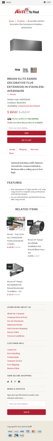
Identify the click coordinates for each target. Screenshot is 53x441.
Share (11, 153)
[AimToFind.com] (26, 10)
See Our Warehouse (15, 321)
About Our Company (15, 314)
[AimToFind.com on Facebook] (12, 382)
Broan (13, 94)
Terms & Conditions (15, 336)
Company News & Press (17, 317)
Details (12, 149)
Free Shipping (13, 365)
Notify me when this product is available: (25, 122)
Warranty (35, 149)
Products (21, 21)
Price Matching (13, 353)
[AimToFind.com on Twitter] (8, 382)
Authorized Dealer (15, 325)
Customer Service (14, 361)
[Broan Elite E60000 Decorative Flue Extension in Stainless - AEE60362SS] (26, 45)
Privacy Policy (13, 332)
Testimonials (13, 357)
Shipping (23, 149)
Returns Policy (13, 368)
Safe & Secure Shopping (17, 328)
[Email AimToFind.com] (19, 382)
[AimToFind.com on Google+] (15, 382)
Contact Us (11, 350)
